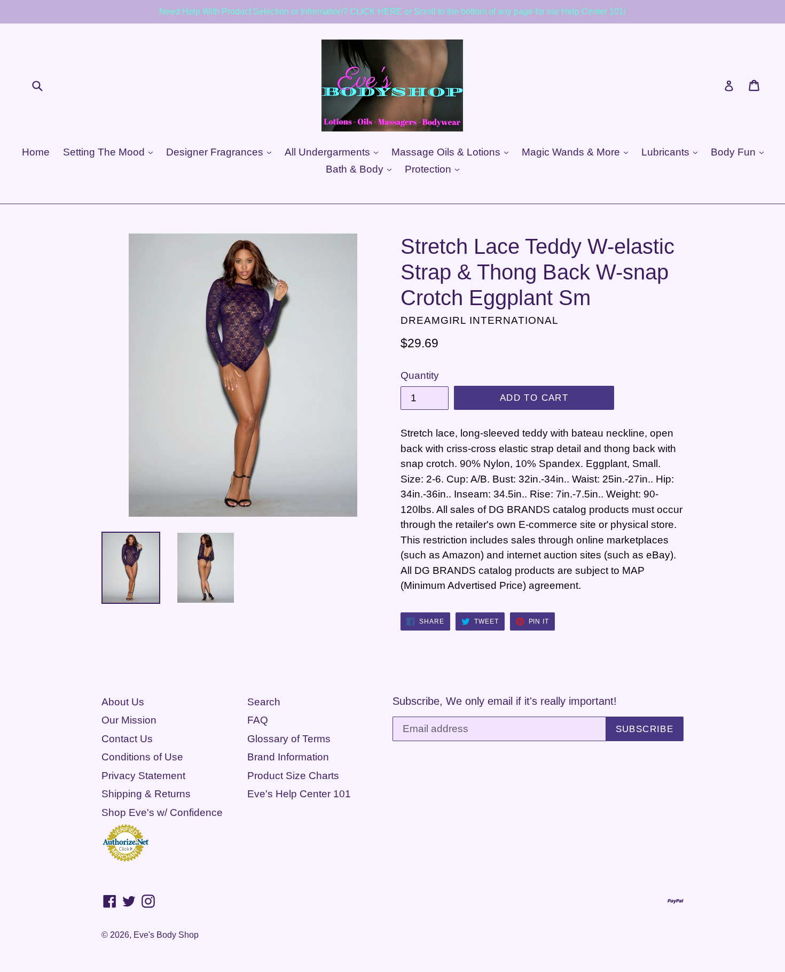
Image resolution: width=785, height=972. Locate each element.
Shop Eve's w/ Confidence (162, 812)
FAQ (257, 720)
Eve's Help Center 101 (299, 793)
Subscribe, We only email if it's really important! (504, 701)
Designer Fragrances (216, 152)
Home (36, 152)
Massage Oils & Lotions (447, 152)
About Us (122, 701)
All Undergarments (329, 152)
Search (263, 701)
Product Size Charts (293, 775)
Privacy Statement (143, 775)
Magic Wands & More (572, 152)
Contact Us (127, 738)
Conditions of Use (142, 757)
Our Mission (128, 720)
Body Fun (734, 152)
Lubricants (666, 152)
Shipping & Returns (146, 793)
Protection (429, 169)
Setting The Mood (105, 152)
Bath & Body (356, 169)
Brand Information (288, 757)
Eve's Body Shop (166, 934)
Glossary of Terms (289, 738)
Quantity (420, 375)
